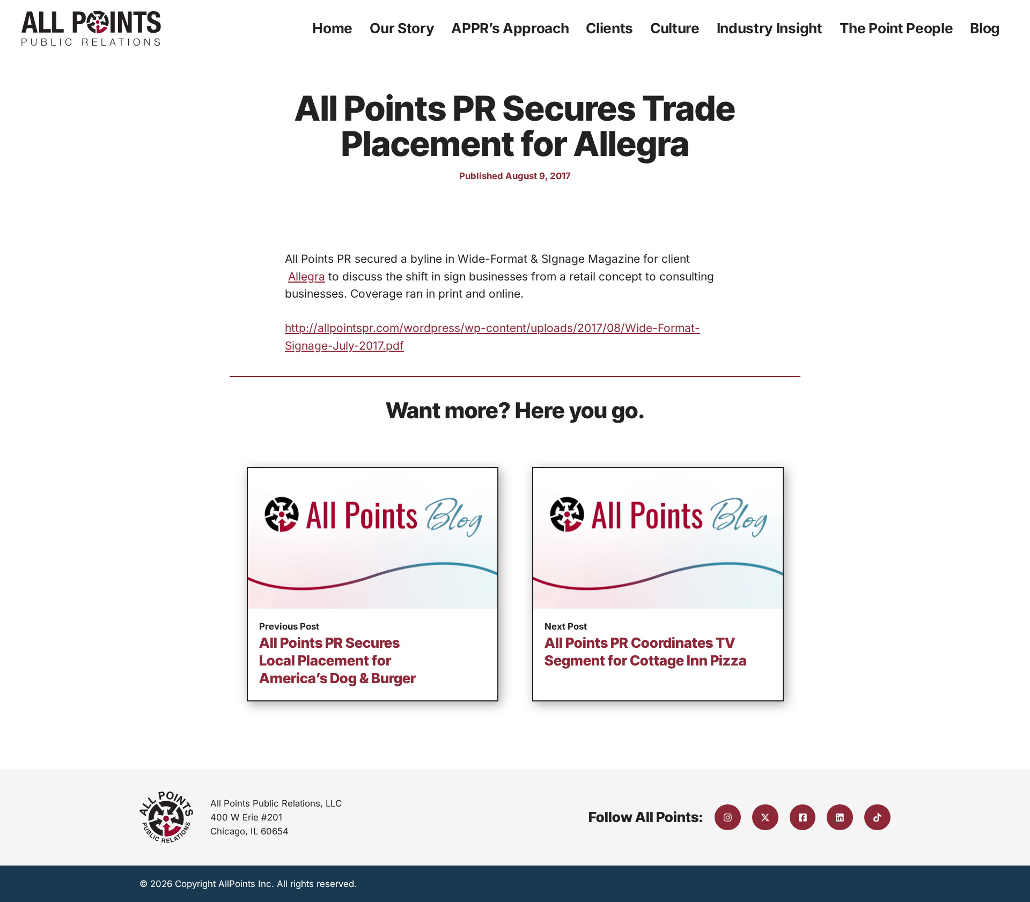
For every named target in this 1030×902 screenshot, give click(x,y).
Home (332, 28)
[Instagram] (728, 817)
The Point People (896, 28)
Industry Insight (769, 28)
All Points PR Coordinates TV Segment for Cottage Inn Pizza (646, 651)
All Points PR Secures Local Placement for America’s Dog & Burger (337, 660)
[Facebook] (803, 817)
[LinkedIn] (840, 817)
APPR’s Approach (510, 28)
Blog (985, 28)
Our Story (402, 28)
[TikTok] (877, 817)
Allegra (306, 276)
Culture (675, 28)
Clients (609, 28)
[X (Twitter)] (765, 817)
